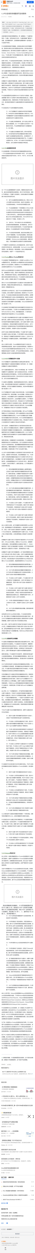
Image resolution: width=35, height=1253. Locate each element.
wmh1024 (3, 1091)
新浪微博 (9, 1229)
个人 (32, 9)
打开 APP (30, 2)
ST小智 (2, 1172)
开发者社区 (6, 1237)
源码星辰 (3, 1154)
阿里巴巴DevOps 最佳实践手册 (9, 1219)
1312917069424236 (5, 1101)
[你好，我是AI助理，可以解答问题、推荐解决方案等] (26, 6)
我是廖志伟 (3, 1126)
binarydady (3, 1108)
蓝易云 (2, 1163)
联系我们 (17, 1234)
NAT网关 (9, 1064)
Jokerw (2, 1117)
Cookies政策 (15, 1243)
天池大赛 (12, 1237)
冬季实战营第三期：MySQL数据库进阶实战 (12, 1216)
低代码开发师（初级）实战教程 (9, 1212)
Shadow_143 (4, 1145)
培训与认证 (17, 1237)
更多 (2, 1223)
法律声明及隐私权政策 (6, 1243)
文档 (3, 1237)
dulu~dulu (3, 1135)
